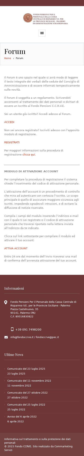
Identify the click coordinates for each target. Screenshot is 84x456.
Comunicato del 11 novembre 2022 (29, 380)
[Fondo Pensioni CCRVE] (46, 19)
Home (7, 58)
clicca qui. (29, 154)
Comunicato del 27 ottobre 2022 (27, 392)
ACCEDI (9, 122)
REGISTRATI (12, 142)
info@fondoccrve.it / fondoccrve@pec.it (34, 337)
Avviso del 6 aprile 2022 (22, 416)
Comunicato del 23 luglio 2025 (26, 368)
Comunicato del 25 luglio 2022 (26, 404)
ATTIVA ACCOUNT (16, 248)
